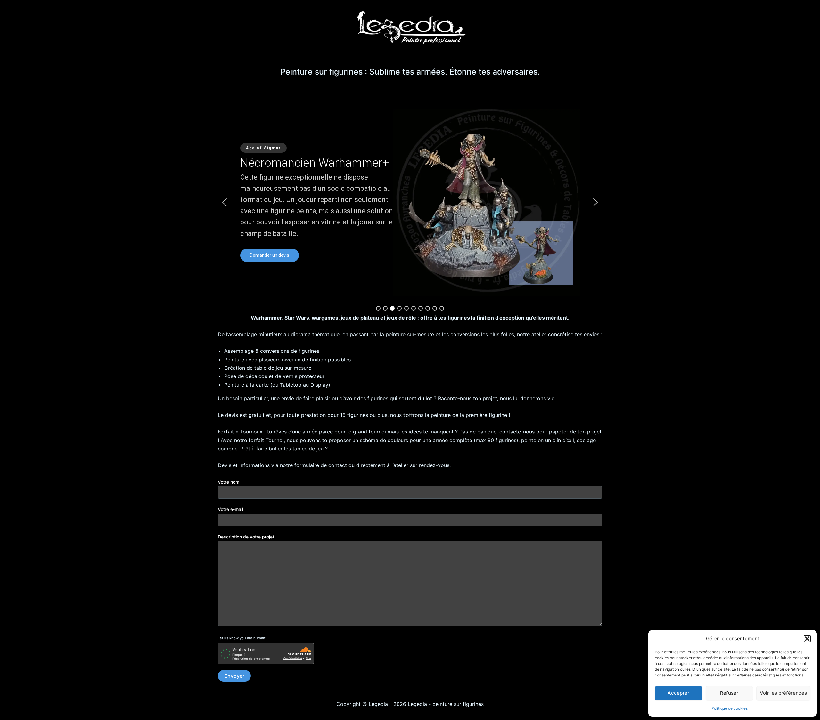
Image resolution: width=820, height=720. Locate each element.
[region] (410, 202)
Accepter (678, 693)
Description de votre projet (246, 536)
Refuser (729, 693)
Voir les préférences (783, 693)
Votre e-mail (230, 509)
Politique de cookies (729, 708)
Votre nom (228, 482)
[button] (807, 638)
